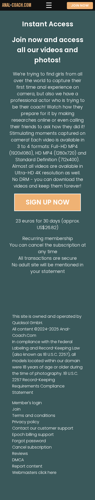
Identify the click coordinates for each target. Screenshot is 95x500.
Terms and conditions (33, 415)
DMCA (18, 460)
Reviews (20, 453)
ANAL (16, 5)
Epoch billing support (33, 434)
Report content (27, 466)
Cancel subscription (32, 447)
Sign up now (47, 202)
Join (16, 409)
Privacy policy (25, 422)
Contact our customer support (42, 428)
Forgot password (29, 441)
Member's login (27, 403)
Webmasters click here (34, 472)
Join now (80, 5)
